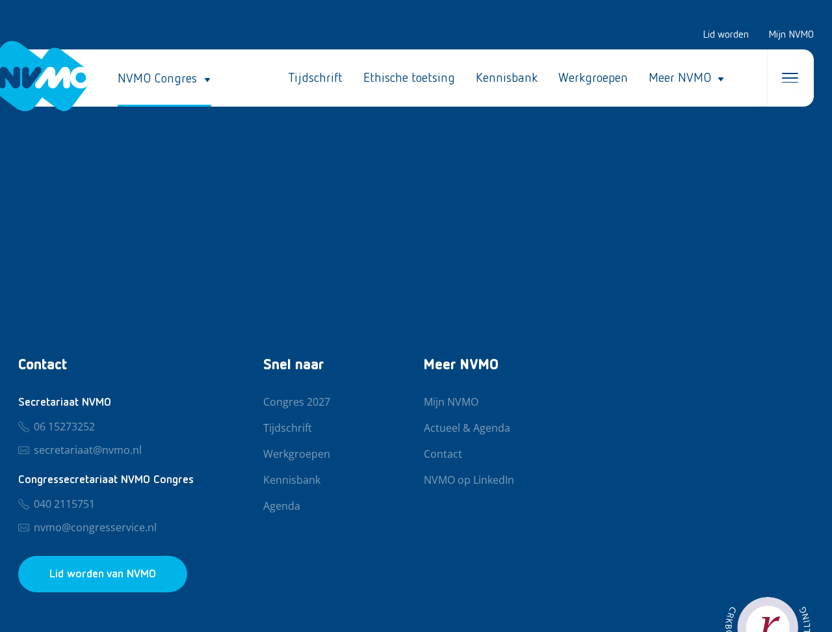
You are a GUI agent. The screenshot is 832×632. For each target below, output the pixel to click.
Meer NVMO (680, 78)
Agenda (281, 506)
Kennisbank (507, 78)
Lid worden (726, 35)
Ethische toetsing (409, 78)
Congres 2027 (296, 402)
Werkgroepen (593, 78)
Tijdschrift (315, 78)
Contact (443, 454)
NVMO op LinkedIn (469, 480)
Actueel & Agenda (467, 428)
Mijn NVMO (791, 35)
